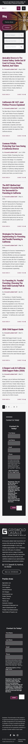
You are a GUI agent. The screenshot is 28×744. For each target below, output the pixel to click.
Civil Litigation (6, 587)
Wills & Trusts (6, 598)
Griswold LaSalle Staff (10, 69)
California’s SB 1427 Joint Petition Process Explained (13, 103)
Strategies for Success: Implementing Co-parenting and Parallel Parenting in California (13, 238)
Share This (20, 94)
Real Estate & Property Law (9, 612)
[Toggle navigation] (24, 8)
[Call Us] (19, 8)
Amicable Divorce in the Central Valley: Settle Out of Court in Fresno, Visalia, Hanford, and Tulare (13, 62)
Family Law (5, 601)
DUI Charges (5, 592)
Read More (5, 94)
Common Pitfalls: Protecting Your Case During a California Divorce (14, 146)
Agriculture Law (6, 583)
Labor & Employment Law (9, 607)
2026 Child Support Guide (12, 329)
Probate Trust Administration (10, 610)
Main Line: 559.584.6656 (11, 572)
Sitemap (21, 741)
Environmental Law (7, 594)
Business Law (6, 585)
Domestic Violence (7, 603)
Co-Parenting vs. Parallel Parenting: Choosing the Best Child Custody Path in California (13, 284)
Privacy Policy (22, 739)
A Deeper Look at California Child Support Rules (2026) (13, 369)
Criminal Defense (7, 589)
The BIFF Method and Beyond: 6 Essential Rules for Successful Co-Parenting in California (13, 189)
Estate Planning (6, 596)
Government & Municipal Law (10, 605)
